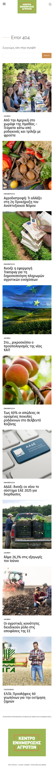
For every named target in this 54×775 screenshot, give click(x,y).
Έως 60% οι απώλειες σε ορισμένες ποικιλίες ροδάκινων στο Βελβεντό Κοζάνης (22, 418)
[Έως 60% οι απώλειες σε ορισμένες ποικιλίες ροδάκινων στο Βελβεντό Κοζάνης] (27, 380)
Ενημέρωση (9, 194)
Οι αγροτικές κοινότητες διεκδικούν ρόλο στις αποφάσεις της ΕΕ (21, 627)
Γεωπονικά (9, 690)
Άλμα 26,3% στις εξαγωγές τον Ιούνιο (23, 559)
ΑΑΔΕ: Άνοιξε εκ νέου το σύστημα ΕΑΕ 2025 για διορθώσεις (21, 490)
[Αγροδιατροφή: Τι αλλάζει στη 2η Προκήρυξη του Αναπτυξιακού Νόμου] (27, 165)
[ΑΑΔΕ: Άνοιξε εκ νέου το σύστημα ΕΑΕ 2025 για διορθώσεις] (27, 454)
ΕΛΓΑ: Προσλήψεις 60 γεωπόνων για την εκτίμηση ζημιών (24, 697)
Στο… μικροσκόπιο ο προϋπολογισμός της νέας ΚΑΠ (23, 346)
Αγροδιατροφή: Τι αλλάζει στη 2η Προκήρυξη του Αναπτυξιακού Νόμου (23, 202)
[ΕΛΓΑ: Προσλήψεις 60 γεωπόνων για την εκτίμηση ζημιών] (27, 661)
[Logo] (27, 742)
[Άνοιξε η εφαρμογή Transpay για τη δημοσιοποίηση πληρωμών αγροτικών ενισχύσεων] (27, 235)
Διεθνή (7, 116)
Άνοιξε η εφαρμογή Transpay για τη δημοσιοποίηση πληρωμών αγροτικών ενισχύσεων (24, 274)
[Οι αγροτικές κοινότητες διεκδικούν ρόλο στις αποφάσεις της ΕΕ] (27, 590)
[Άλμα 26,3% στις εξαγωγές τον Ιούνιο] (27, 524)
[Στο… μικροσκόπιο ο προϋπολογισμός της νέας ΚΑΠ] (27, 309)
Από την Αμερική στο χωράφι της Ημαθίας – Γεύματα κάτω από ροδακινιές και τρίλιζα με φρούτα (22, 128)
